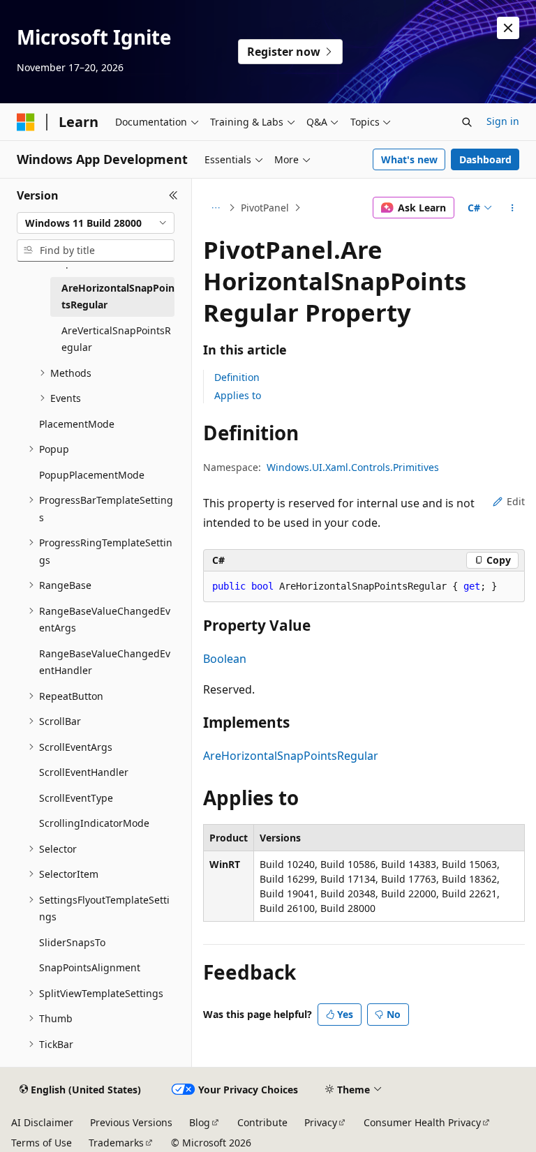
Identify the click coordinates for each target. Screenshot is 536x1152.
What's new (409, 159)
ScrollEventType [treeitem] (76, 798)
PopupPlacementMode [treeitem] (91, 474)
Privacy (320, 1122)
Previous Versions (131, 1122)
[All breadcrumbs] (215, 208)
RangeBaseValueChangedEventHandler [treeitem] (104, 662)
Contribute (262, 1122)
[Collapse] (173, 195)
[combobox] (95, 223)
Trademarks (116, 1142)
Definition (237, 377)
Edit (516, 501)
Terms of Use (41, 1142)
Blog (199, 1122)
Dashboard (485, 159)
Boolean (224, 658)
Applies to (237, 395)
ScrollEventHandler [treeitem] (83, 772)
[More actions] (512, 208)
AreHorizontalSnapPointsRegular (290, 755)
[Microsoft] (26, 122)
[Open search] (467, 122)
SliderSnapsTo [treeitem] (72, 942)
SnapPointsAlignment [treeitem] (89, 967)
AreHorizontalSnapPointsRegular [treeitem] (117, 296)
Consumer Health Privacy (422, 1122)
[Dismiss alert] (508, 28)
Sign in (502, 121)
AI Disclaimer (42, 1122)
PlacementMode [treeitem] (76, 424)
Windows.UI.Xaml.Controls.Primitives (353, 467)
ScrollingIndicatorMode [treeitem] (94, 823)
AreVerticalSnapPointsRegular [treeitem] (116, 339)
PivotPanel (265, 207)
